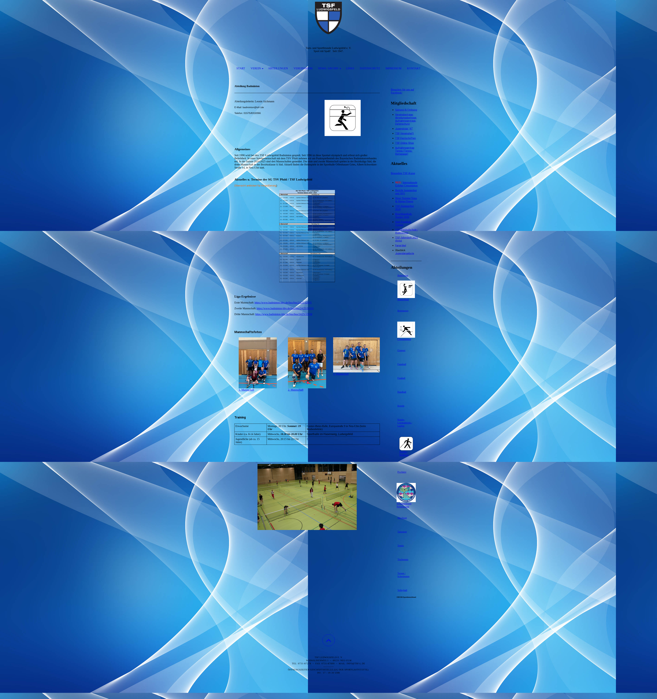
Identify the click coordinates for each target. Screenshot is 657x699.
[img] (328, 17)
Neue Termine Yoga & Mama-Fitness (406, 200)
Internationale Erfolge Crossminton (406, 184)
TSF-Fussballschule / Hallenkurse (406, 231)
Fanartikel (400, 245)
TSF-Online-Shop (404, 143)
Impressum (393, 68)
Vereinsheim (303, 68)
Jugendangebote (404, 253)
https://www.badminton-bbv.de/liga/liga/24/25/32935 (283, 302)
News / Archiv (328, 68)
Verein (256, 68)
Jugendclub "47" (404, 128)
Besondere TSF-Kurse (403, 173)
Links (350, 68)
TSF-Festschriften (405, 138)
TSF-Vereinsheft (404, 133)
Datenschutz (370, 68)
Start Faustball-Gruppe (403, 223)
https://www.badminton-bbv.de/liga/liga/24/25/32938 (283, 314)
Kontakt (414, 68)
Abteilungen (278, 68)
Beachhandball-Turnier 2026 (403, 215)
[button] (328, 640)
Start (240, 68)
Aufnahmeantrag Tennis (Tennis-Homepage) (404, 150)
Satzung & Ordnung (406, 109)
